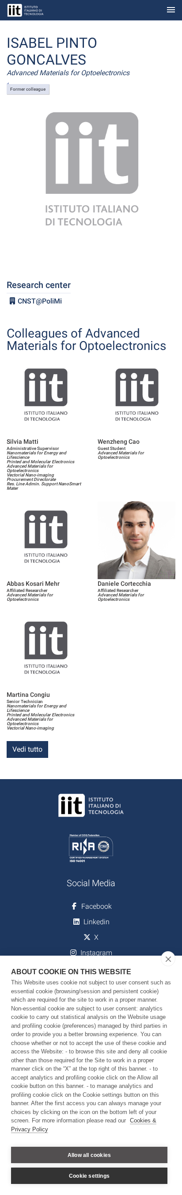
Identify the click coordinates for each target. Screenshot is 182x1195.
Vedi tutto (27, 749)
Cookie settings (89, 1176)
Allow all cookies (89, 1155)
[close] (168, 958)
